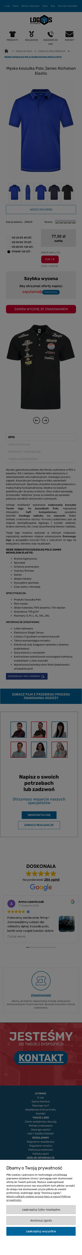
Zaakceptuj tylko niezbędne (41, 1209)
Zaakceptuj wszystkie (41, 1231)
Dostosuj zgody (41, 1220)
